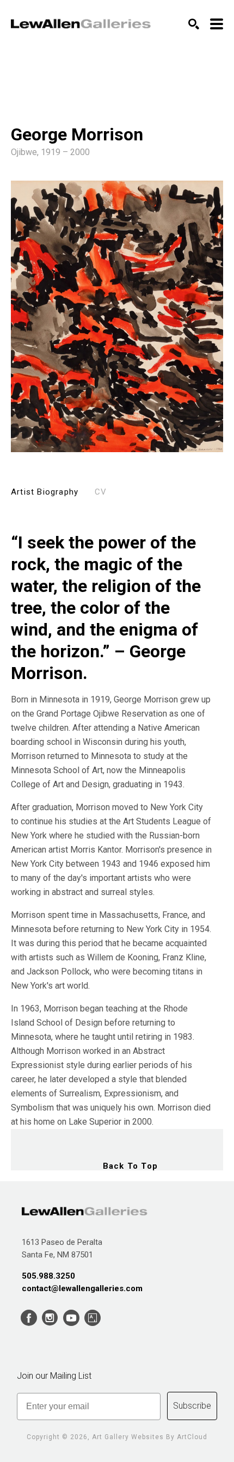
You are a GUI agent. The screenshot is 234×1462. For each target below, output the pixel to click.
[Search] (193, 23)
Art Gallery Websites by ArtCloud (149, 1437)
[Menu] (216, 23)
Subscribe (192, 1406)
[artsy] (92, 1318)
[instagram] (50, 1318)
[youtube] (71, 1318)
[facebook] (28, 1318)
